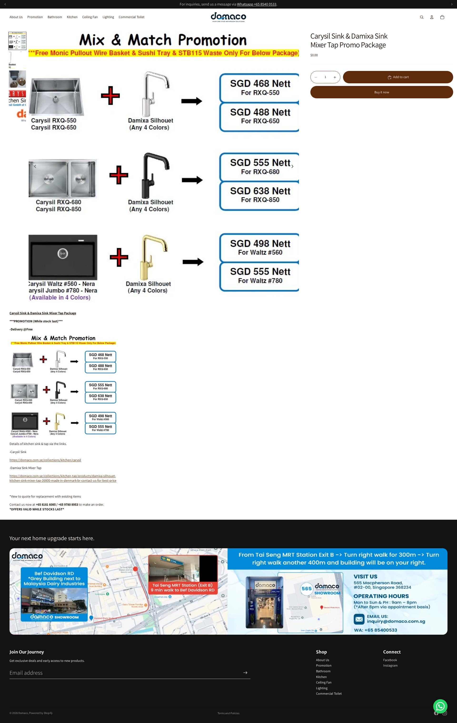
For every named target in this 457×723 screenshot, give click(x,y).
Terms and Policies (228, 713)
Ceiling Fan (324, 682)
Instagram (390, 665)
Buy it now (381, 92)
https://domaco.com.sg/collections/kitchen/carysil (45, 460)
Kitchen (321, 677)
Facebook (390, 660)
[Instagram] (444, 713)
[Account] (432, 17)
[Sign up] (245, 673)
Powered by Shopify (41, 713)
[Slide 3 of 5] (17, 79)
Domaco (23, 713)
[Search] (422, 17)
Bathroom (323, 671)
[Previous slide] (34, 167)
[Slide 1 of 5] (17, 41)
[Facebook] (436, 713)
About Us (322, 660)
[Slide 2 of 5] (17, 60)
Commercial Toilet (329, 693)
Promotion (324, 665)
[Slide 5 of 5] (17, 117)
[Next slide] (293, 167)
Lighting (322, 688)
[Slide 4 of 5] (17, 98)
